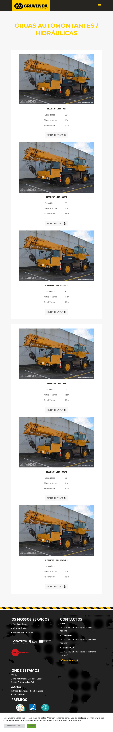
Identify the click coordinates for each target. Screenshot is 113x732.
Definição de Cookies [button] (15, 725)
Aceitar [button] (32, 725)
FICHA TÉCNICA (55, 135)
